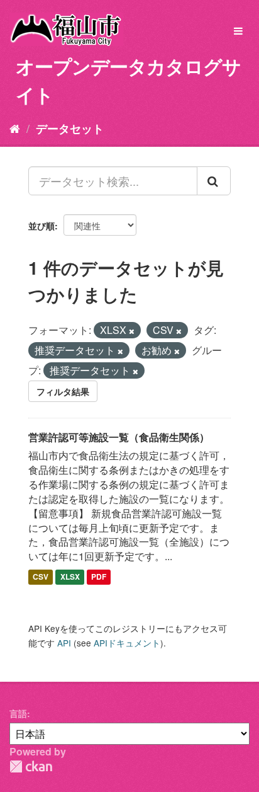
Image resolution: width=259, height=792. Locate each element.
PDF (98, 576)
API (64, 642)
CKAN (30, 766)
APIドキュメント (127, 642)
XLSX (70, 576)
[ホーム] (14, 128)
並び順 (41, 225)
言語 (18, 713)
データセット (70, 128)
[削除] (132, 331)
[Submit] (214, 180)
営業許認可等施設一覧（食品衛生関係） (118, 437)
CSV (40, 576)
